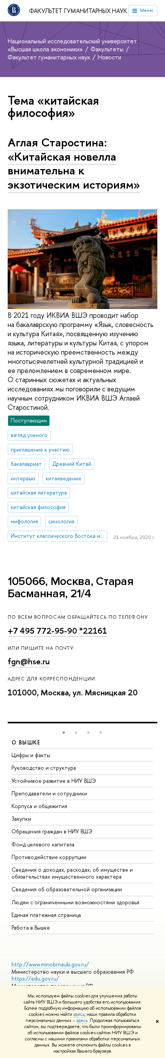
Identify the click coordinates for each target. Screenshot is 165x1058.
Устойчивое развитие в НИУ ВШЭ (54, 780)
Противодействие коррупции (49, 857)
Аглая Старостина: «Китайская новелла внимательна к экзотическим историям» (74, 163)
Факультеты (108, 49)
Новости (109, 57)
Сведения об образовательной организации (67, 889)
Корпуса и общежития (39, 806)
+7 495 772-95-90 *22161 (57, 630)
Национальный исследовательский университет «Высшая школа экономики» (72, 45)
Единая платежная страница (46, 914)
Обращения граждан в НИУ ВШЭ (52, 831)
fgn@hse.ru (29, 661)
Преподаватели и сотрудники (49, 793)
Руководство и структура (44, 767)
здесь (78, 1014)
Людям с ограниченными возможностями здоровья (75, 902)
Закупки (21, 818)
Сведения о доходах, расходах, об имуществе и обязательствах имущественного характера (72, 873)
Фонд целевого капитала (43, 844)
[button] (64, 732)
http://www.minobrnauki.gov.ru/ (50, 964)
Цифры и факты (31, 755)
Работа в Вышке (31, 927)
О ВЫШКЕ (26, 742)
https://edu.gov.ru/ (35, 978)
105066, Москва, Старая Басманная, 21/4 (70, 587)
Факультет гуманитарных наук (78, 11)
